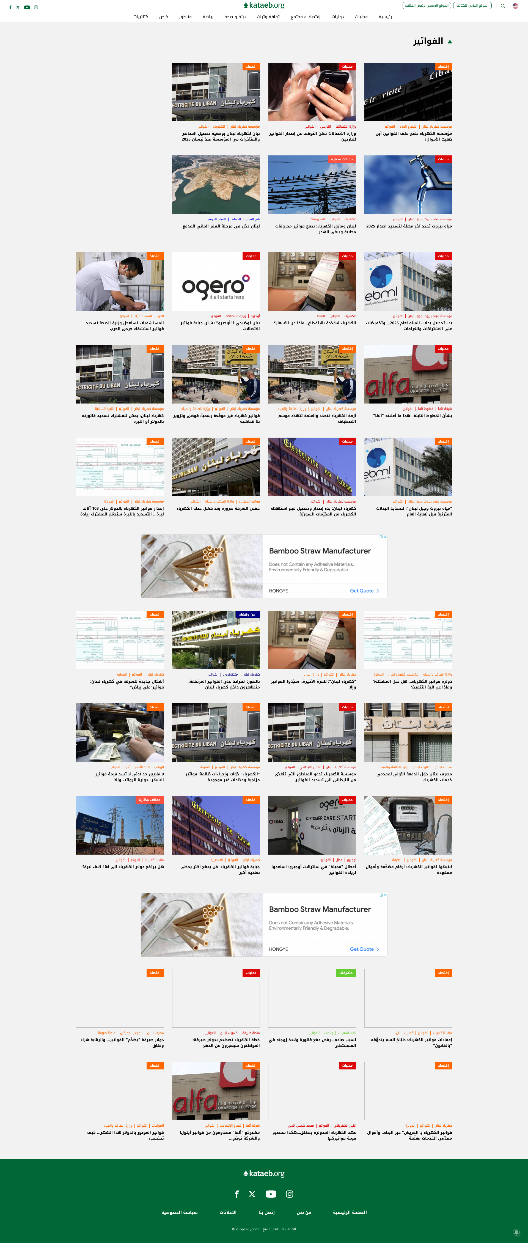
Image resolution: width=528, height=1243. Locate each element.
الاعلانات (228, 1212)
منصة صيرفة (251, 1033)
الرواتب (159, 767)
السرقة (122, 674)
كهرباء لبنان (347, 674)
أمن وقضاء (248, 614)
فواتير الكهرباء (249, 501)
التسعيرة (216, 860)
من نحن (304, 1212)
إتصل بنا (266, 1212)
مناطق (185, 17)
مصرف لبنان (443, 767)
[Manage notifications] (516, 1232)
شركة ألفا (445, 409)
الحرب (160, 316)
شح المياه (253, 219)
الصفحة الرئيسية (350, 1212)
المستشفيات (143, 316)
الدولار (135, 860)
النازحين (325, 127)
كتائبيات (140, 17)
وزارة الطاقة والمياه (291, 409)
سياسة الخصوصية (179, 1212)
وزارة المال (311, 674)
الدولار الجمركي (131, 1033)
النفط (321, 316)
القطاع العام (408, 127)
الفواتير (390, 127)
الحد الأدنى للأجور (137, 767)
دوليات (338, 17)
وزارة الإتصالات (346, 127)
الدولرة (109, 501)
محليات (361, 17)
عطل (339, 860)
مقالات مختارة (342, 159)
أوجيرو (255, 316)
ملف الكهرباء (154, 860)
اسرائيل (124, 316)
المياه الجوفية (216, 219)
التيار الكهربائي (345, 1126)
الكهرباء (219, 127)
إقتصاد (443, 67)
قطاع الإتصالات (230, 1126)
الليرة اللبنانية (104, 409)
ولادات (328, 1033)
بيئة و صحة (235, 17)
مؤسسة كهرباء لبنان (437, 127)
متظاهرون (230, 674)
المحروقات (317, 219)
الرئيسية (387, 17)
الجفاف (236, 219)
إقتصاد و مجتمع (306, 17)
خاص (163, 17)
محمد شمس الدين (301, 1126)
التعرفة (205, 767)
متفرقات (346, 973)
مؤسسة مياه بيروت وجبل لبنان (430, 219)
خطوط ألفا (425, 409)
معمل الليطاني (310, 767)
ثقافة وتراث (268, 17)
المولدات (158, 1126)
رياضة (208, 17)
